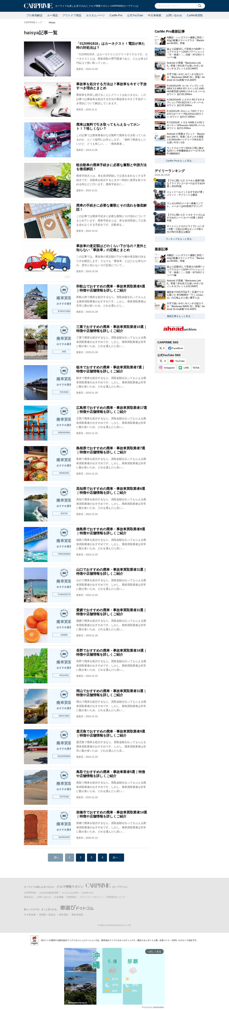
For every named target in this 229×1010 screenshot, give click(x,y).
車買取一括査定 (47, 914)
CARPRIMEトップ (33, 22)
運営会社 (28, 897)
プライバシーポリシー (91, 897)
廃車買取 (63, 914)
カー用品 (52, 15)
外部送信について (115, 897)
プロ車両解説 (34, 15)
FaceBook (177, 348)
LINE (186, 367)
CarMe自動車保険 (49, 892)
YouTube (180, 361)
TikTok (196, 367)
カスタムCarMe (70, 892)
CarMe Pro (115, 15)
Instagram (169, 367)
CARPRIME (30, 892)
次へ (115, 857)
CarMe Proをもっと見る (179, 160)
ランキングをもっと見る (179, 239)
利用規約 (71, 897)
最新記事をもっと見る (178, 316)
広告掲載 (59, 897)
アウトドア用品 (72, 15)
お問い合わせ (174, 15)
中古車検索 (154, 15)
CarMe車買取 (195, 15)
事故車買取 (77, 914)
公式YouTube (135, 15)
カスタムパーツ (95, 15)
